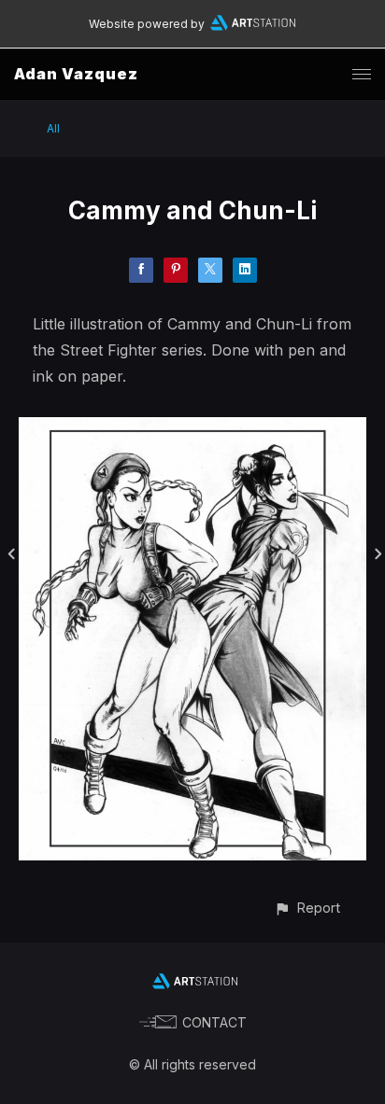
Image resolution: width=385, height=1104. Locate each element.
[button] (307, 907)
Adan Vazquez (76, 73)
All (53, 128)
